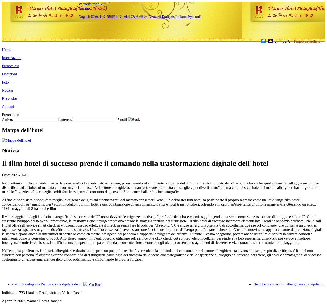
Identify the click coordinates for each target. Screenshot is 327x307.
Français (168, 17)
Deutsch (154, 17)
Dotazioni (9, 74)
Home (6, 50)
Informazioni (11, 58)
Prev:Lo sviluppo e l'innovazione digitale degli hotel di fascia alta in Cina (47, 284)
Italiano (84, 8)
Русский (194, 17)
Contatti (8, 107)
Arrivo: (7, 119)
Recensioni (10, 98)
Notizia (7, 90)
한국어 (141, 17)
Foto (5, 82)
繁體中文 (115, 17)
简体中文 (98, 17)
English (84, 17)
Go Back (95, 285)
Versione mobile (91, 4)
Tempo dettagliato (306, 41)
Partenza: (65, 119)
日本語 (129, 17)
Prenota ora (10, 66)
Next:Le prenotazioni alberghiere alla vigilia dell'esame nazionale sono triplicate (289, 284)
